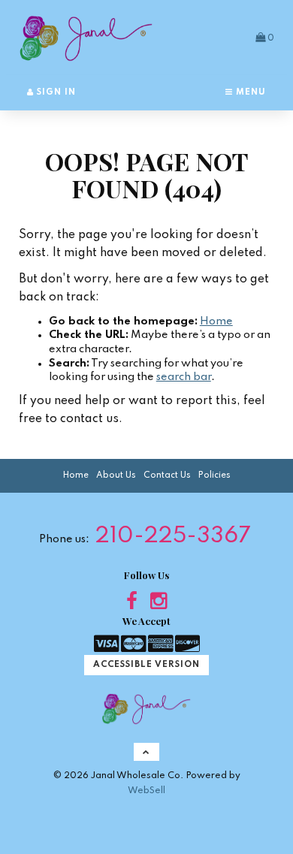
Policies (214, 475)
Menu (249, 92)
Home (216, 321)
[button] (264, 37)
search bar (183, 377)
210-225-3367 (173, 537)
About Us (116, 475)
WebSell (146, 790)
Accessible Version (146, 664)
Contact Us (167, 475)
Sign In (55, 92)
